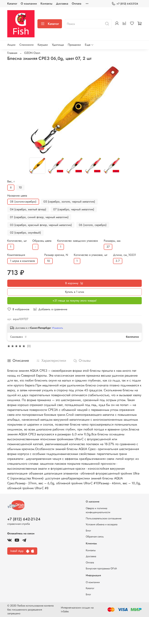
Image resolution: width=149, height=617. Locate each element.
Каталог (12, 3)
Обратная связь (95, 536)
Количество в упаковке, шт (90, 255)
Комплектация (16, 255)
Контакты (46, 3)
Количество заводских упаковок (77, 240)
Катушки (43, 45)
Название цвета (17, 195)
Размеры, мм (112, 240)
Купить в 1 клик (74, 292)
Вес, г (11, 181)
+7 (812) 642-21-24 (23, 519)
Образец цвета (41, 240)
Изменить (57, 327)
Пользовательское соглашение (103, 518)
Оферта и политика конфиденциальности (98, 510)
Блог (88, 530)
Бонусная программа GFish (101, 568)
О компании (29, 3)
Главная (12, 53)
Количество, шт (17, 240)
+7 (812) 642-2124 (127, 3)
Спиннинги (26, 45)
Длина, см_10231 (124, 255)
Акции (11, 45)
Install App (18, 551)
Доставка (62, 3)
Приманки (74, 45)
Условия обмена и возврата (101, 524)
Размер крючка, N (56, 255)
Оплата (76, 3)
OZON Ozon (32, 53)
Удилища (58, 45)
